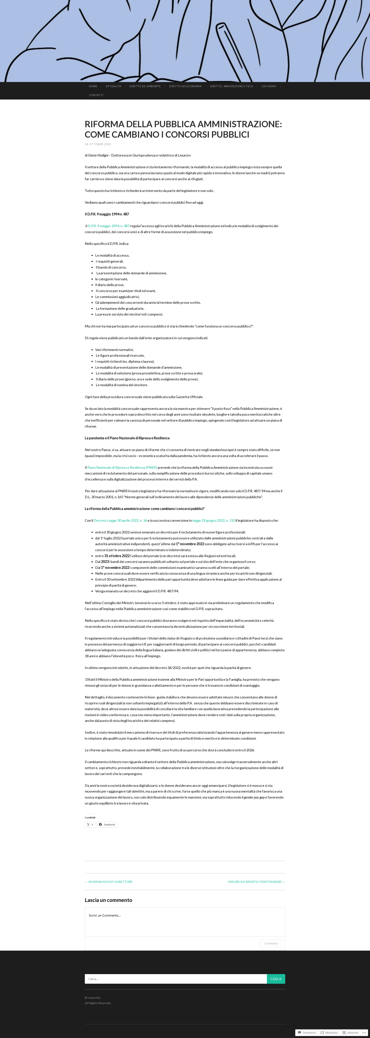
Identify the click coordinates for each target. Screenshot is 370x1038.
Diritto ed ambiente (145, 86)
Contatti (96, 95)
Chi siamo (269, 86)
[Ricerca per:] (185, 979)
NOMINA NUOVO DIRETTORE (108, 881)
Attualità (113, 86)
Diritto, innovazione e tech (231, 86)
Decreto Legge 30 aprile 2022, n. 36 (120, 520)
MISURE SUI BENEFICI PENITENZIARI (256, 881)
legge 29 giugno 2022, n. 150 (214, 520)
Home (93, 86)
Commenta (271, 943)
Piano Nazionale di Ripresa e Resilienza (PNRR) (122, 467)
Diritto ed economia (185, 86)
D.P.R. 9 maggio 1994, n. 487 (109, 226)
